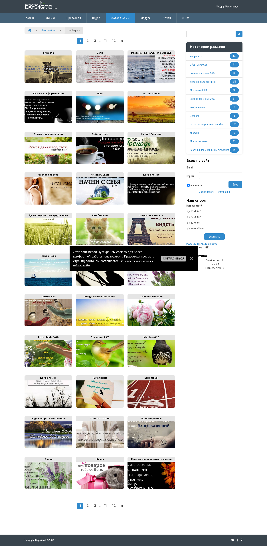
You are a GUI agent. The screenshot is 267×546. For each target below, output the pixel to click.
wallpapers (196, 56)
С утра (48, 459)
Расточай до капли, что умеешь (151, 52)
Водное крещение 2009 (202, 98)
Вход (219, 6)
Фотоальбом (48, 30)
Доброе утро (100, 134)
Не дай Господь (151, 134)
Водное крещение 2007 (202, 73)
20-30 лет (196, 216)
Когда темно (151, 174)
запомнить (196, 185)
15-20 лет (196, 211)
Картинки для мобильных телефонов (209, 150)
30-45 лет (196, 222)
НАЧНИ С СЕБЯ (100, 174)
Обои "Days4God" (199, 64)
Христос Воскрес (151, 296)
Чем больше (100, 215)
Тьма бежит (99, 377)
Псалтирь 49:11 (100, 337)
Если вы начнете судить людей (151, 459)
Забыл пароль (206, 191)
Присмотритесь (151, 418)
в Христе (48, 52)
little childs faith (48, 337)
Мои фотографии (199, 141)
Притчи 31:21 (48, 296)
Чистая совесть (48, 174)
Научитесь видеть (151, 215)
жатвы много (151, 93)
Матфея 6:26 (151, 337)
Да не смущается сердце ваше (48, 215)
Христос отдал (100, 418)
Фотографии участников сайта (206, 124)
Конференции (197, 107)
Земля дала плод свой (48, 134)
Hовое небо (48, 256)
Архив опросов (209, 243)
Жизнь (100, 459)
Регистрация (232, 6)
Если (100, 52)
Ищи (100, 93)
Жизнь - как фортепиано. (48, 93)
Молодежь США (198, 90)
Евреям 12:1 (151, 377)
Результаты (192, 243)
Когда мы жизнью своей (99, 296)
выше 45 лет (197, 228)
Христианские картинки (203, 81)
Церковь (194, 115)
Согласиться (173, 258)
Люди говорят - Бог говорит (48, 418)
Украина (194, 132)
